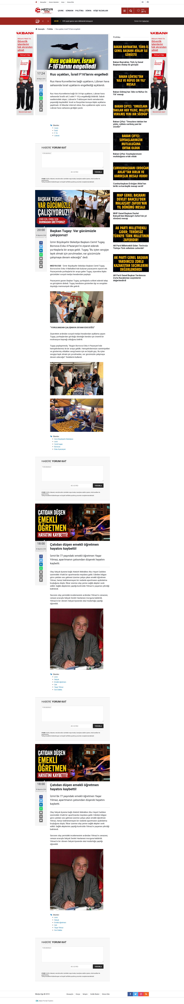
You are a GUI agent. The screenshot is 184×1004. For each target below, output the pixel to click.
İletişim (85, 994)
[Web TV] (142, 2)
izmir (56, 442)
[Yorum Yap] (41, 110)
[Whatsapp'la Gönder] (41, 98)
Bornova (57, 447)
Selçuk (56, 679)
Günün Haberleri (54, 2)
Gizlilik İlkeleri (94, 994)
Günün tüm (141, 21)
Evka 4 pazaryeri (60, 449)
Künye (78, 994)
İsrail (56, 130)
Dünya (88, 11)
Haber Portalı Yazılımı (46, 1001)
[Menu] (124, 11)
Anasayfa (70, 994)
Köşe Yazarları (100, 11)
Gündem (69, 11)
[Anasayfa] (36, 2)
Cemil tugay (58, 444)
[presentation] (42, 21)
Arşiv (62, 2)
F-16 (56, 133)
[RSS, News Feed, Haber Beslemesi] (146, 994)
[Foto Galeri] (148, 2)
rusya (56, 128)
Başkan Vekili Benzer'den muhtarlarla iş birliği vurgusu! (82, 21)
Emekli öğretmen (60, 682)
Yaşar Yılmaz (58, 687)
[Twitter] (41, 90)
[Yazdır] (41, 106)
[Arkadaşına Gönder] (41, 102)
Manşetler (43, 2)
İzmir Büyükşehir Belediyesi (63, 439)
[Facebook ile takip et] (130, 994)
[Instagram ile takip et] (141, 994)
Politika (79, 11)
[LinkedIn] (41, 94)
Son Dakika (58, 690)
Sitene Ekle (70, 2)
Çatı (55, 685)
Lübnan (56, 136)
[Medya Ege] (44, 11)
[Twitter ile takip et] (135, 994)
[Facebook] (41, 86)
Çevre (61, 11)
